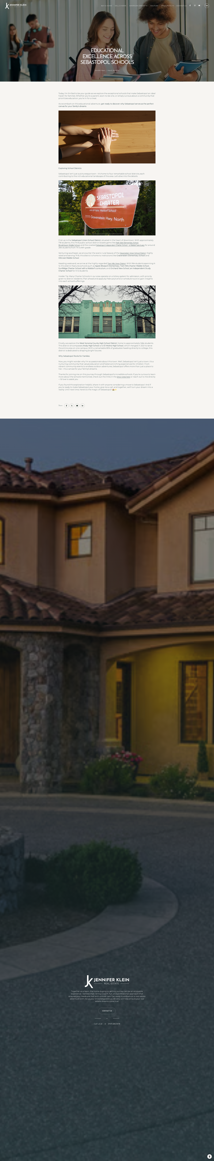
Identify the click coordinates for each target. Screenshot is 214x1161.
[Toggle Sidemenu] (207, 5)
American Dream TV (138, 6)
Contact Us (181, 6)
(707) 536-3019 (114, 1024)
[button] (107, 1011)
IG (195, 5)
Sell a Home (120, 6)
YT (199, 5)
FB (190, 5)
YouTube (154, 6)
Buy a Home (106, 6)
